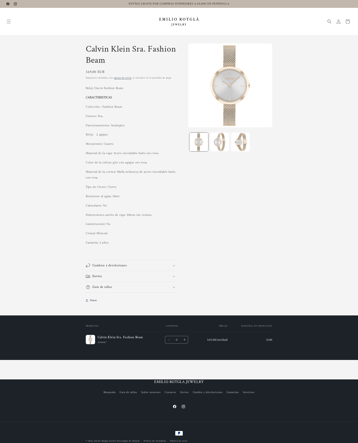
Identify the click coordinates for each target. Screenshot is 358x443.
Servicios (248, 392)
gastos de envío (123, 77)
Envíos (184, 392)
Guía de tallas (128, 392)
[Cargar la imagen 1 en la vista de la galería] (198, 142)
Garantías (233, 392)
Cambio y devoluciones (208, 392)
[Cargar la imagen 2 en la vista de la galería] (219, 142)
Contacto (170, 392)
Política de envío (178, 440)
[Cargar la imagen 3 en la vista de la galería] (240, 142)
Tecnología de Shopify (128, 440)
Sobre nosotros (151, 392)
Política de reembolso (155, 440)
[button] (8, 21)
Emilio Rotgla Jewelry (105, 440)
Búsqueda (110, 392)
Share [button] (93, 300)
